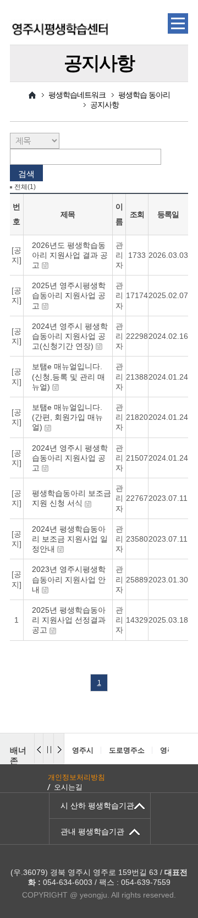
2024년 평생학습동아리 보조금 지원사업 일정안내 (70, 539)
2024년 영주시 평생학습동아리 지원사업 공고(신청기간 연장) (70, 336)
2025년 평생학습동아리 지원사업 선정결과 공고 (69, 620)
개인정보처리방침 (76, 777)
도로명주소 (127, 750)
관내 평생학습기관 (92, 831)
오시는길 (68, 787)
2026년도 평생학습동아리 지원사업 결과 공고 (70, 255)
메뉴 (178, 23)
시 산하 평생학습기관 (97, 805)
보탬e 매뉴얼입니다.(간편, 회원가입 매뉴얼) (67, 417)
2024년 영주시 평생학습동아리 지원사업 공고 (70, 458)
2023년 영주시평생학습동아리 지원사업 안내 (69, 579)
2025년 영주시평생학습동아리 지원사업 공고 (69, 295)
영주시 (83, 750)
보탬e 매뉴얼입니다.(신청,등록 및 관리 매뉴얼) (68, 376)
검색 (26, 174)
